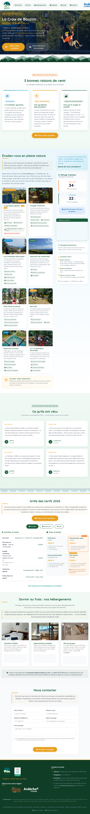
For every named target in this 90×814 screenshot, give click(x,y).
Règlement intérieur (52, 810)
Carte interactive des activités (38, 47)
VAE (60, 526)
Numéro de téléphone (21, 718)
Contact (74, 5)
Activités (19, 5)
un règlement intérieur (66, 785)
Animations (47, 526)
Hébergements (41, 5)
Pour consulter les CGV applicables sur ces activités (45, 586)
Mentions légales (39, 810)
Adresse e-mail (51, 710)
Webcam (54, 5)
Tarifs (28, 5)
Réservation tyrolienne (14, 47)
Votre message (19, 725)
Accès (64, 5)
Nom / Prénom (19, 710)
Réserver (21, 201)
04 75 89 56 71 (66, 775)
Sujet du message (51, 718)
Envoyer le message (46, 749)
